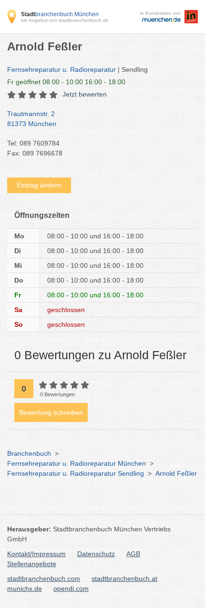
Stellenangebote (31, 564)
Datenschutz (96, 554)
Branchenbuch (29, 453)
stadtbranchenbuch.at (124, 578)
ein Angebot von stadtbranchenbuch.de (65, 20)
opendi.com (71, 588)
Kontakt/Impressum (36, 554)
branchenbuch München (60, 14)
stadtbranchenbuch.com (43, 578)
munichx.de (24, 588)
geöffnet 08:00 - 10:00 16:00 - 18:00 (66, 82)
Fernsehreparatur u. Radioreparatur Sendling (75, 473)
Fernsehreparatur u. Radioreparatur (61, 69)
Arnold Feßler (176, 473)
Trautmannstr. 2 (31, 118)
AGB (133, 554)
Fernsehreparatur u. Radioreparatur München (76, 463)
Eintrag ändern (39, 185)
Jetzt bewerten (84, 94)
